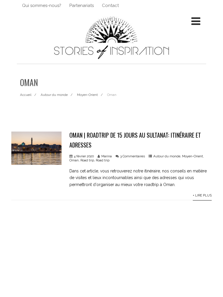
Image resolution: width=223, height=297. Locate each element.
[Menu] (195, 21)
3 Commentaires (132, 156)
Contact (110, 5)
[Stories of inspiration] (111, 61)
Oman (74, 160)
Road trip (87, 160)
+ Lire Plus (202, 195)
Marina (106, 156)
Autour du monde (166, 156)
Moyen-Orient (192, 156)
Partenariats (81, 5)
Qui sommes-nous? (41, 5)
